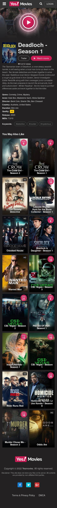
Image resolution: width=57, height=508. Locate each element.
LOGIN (50, 3)
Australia (14, 104)
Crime (19, 94)
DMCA (42, 495)
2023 (13, 115)
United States (25, 104)
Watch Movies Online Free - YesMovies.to (20, 3)
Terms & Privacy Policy (23, 495)
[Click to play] (28, 22)
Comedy (12, 94)
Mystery (26, 94)
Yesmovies (27, 468)
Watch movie (42, 58)
